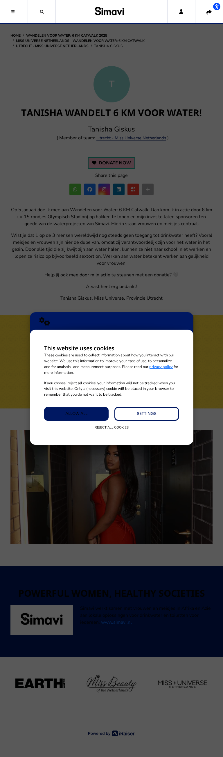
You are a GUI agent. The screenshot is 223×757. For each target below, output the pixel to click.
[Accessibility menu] (216, 6)
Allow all (76, 413)
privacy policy (161, 366)
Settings (147, 413)
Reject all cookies (112, 427)
